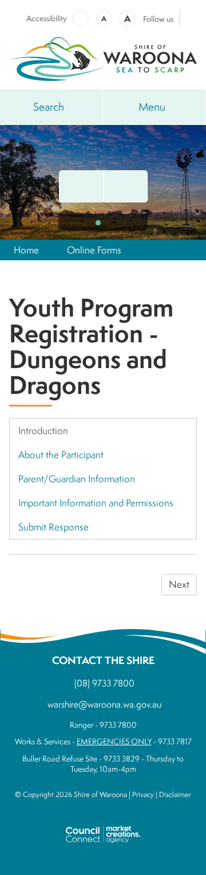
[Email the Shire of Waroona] (81, 186)
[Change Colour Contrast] (81, 18)
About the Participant (61, 454)
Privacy (143, 794)
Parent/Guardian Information (76, 478)
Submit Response (53, 526)
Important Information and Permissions (95, 502)
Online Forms (94, 249)
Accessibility (46, 18)
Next (179, 584)
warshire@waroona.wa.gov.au (104, 704)
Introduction (43, 430)
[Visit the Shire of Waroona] (103, 57)
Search (48, 106)
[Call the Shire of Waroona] (125, 186)
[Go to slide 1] (98, 222)
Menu (151, 106)
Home (26, 249)
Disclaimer (175, 794)
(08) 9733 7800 (104, 683)
